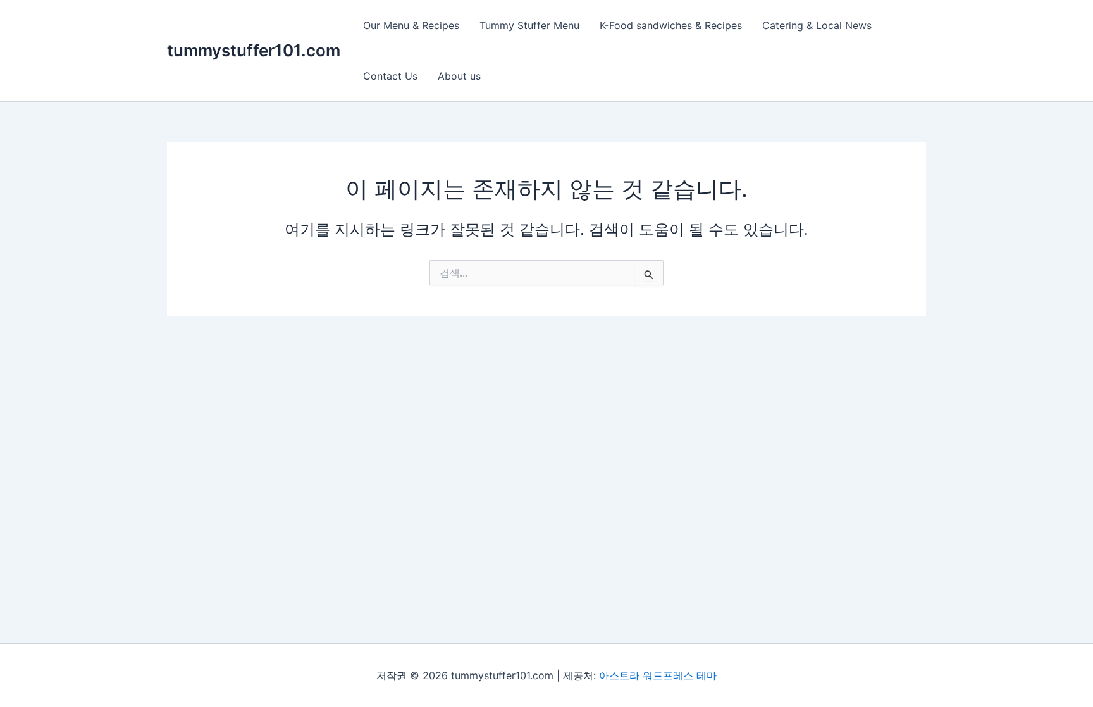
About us (459, 76)
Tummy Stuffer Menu (529, 25)
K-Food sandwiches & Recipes (671, 25)
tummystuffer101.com (253, 50)
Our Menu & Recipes (411, 25)
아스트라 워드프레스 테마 (658, 675)
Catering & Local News (817, 25)
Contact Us (390, 76)
